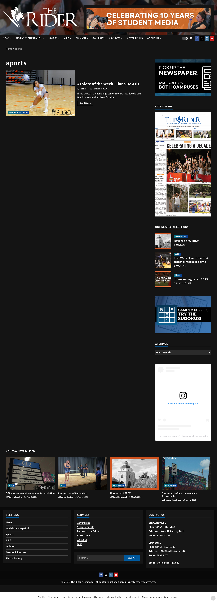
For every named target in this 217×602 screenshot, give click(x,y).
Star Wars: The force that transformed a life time (163, 260)
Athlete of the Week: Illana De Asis (40, 93)
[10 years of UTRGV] (134, 473)
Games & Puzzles (16, 552)
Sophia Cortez (66, 497)
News (6, 38)
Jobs (79, 543)
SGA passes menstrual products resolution (30, 493)
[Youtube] (212, 38)
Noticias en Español (29, 38)
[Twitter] (202, 38)
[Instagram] (207, 38)
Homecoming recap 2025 (163, 279)
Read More (86, 103)
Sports (52, 38)
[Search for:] (100, 558)
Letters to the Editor (88, 531)
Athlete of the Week (18, 112)
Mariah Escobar (15, 497)
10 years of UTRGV (163, 241)
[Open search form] (191, 38)
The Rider (83, 89)
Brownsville (170, 486)
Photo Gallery (14, 558)
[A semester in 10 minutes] (82, 473)
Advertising (135, 38)
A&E (66, 38)
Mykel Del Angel (119, 497)
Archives (114, 38)
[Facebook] (197, 38)
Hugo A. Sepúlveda (172, 500)
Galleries (98, 38)
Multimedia (180, 237)
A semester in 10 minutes (72, 493)
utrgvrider (174, 436)
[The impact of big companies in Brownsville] (186, 473)
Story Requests (85, 527)
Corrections (83, 535)
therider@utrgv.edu (168, 562)
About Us (82, 539)
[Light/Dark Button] (185, 38)
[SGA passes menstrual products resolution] (30, 473)
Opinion (80, 38)
